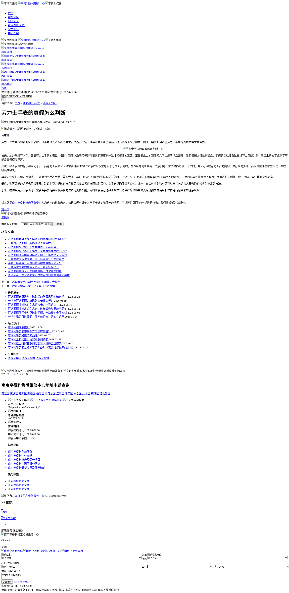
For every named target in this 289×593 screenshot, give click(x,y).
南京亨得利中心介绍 (20, 455)
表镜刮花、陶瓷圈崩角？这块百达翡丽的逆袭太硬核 (39, 275)
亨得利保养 (28, 358)
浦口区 (69, 393)
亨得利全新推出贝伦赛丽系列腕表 (28, 339)
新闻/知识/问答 (16, 25)
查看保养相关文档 (18, 485)
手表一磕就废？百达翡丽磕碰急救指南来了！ (35, 263)
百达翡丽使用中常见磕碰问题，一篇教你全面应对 (37, 255)
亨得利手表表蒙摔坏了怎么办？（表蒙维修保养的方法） (42, 347)
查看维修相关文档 (18, 481)
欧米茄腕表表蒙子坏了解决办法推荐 (33, 286)
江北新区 (105, 393)
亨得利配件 (43, 358)
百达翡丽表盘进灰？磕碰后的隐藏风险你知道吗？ (37, 239)
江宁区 (60, 393)
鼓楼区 (31, 393)
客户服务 (13, 29)
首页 (10, 13)
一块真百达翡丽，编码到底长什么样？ (31, 243)
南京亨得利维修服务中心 (26, 202)
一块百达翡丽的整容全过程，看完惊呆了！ (33, 267)
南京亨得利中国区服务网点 (24, 463)
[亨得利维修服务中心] (31, 3)
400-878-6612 (20, 581)
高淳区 (95, 393)
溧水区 (86, 393)
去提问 (5, 217)
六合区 (78, 393)
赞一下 (5, 209)
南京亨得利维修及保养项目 (24, 459)
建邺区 (23, 393)
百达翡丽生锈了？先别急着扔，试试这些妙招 (35, 271)
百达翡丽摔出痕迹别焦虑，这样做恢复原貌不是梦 (37, 251)
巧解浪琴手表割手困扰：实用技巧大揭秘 (36, 282)
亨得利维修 (14, 358)
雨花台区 (50, 393)
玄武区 (14, 393)
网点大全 (13, 21)
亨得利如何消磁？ (19, 327)
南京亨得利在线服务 (20, 451)
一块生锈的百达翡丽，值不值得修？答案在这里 (36, 259)
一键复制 (58, 224)
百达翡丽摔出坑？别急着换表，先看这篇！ (33, 247)
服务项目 (13, 17)
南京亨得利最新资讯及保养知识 (26, 467)
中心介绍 (13, 33)
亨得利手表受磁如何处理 (23, 335)
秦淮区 (5, 393)
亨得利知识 (50, 103)
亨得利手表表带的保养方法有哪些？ (30, 331)
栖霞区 (40, 393)
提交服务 (7, 581)
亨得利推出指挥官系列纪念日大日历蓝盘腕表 (35, 343)
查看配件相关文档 (18, 489)
